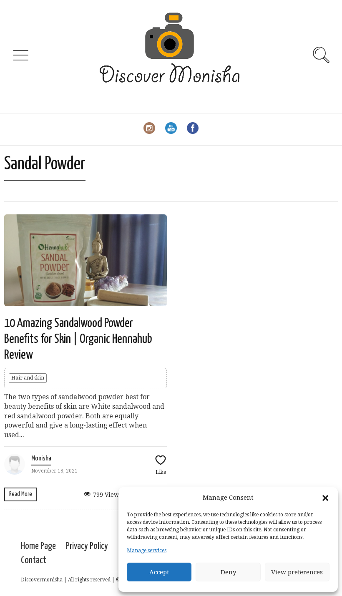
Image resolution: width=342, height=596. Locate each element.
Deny (228, 572)
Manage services (146, 550)
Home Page (38, 546)
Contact (33, 560)
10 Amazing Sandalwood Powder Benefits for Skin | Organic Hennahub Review (78, 339)
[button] (325, 498)
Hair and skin (27, 378)
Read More (20, 494)
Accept (159, 572)
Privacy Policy (87, 546)
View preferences (297, 572)
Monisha (41, 458)
